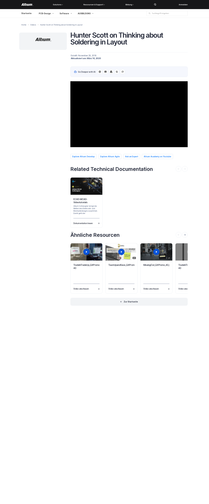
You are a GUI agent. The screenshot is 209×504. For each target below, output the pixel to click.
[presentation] (185, 235)
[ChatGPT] (100, 71)
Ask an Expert (131, 156)
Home (23, 25)
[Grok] (122, 71)
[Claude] (111, 71)
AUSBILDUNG (84, 13)
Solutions (57, 4)
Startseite (26, 13)
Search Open (155, 4)
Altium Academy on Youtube (157, 156)
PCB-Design (45, 13)
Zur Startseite (131, 301)
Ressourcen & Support (93, 4)
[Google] (117, 71)
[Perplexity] (105, 71)
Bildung (129, 4)
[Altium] (27, 4)
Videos (33, 25)
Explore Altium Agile (110, 156)
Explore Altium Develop (83, 156)
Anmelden (183, 4)
